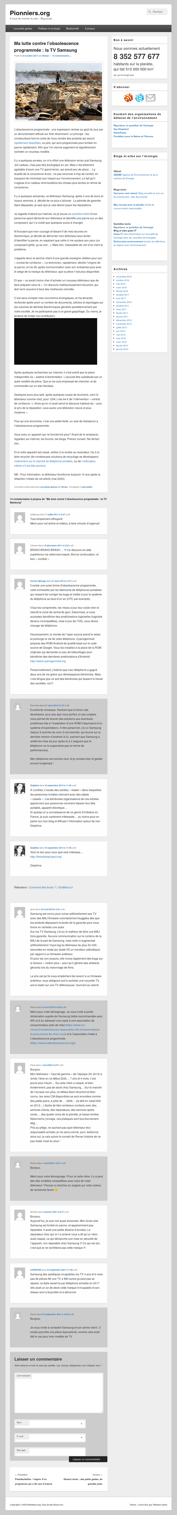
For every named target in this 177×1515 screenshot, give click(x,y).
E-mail (20, 1436)
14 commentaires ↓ (61, 55)
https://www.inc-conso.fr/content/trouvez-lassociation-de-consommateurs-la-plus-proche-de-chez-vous (65, 1029)
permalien (87, 486)
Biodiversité (72, 28)
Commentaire (23, 1375)
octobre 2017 (122, 294)
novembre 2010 (124, 323)
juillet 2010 (121, 327)
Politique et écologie (49, 28)
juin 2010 (120, 331)
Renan (45, 55)
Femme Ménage (38, 580)
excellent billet (81, 214)
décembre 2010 (124, 320)
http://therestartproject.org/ (46, 857)
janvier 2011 (122, 316)
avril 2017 (121, 298)
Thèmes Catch (160, 1504)
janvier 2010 (122, 349)
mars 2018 (121, 287)
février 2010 (122, 345)
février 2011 (122, 313)
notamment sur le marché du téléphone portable (43, 461)
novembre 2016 (124, 302)
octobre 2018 (122, 280)
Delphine (34, 785)
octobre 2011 (122, 305)
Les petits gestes (23, 28)
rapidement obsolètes (27, 143)
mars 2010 (121, 341)
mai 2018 (120, 283)
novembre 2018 (124, 276)
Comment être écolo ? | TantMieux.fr (51, 887)
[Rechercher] (149, 12)
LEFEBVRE (35, 1269)
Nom (19, 1422)
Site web (21, 1450)
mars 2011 (121, 309)
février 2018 (122, 291)
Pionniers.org (30, 12)
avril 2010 (121, 338)
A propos (90, 28)
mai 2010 (120, 334)
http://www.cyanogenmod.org (48, 661)
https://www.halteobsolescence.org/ (52, 1043)
